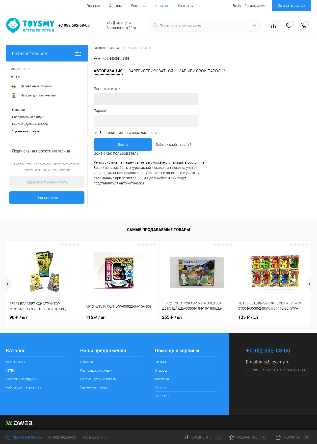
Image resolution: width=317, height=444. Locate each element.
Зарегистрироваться (151, 71)
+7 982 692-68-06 (62, 437)
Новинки (18, 110)
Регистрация (254, 6)
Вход (237, 6)
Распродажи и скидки (28, 117)
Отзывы (115, 6)
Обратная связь (27, 437)
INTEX (10, 370)
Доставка (138, 6)
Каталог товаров (29, 53)
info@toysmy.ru (274, 361)
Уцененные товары (26, 131)
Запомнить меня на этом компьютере (130, 133)
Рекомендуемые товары (30, 124)
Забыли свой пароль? (202, 71)
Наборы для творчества (23, 387)
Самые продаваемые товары (158, 229)
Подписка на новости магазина (41, 151)
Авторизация (108, 71)
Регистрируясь (106, 162)
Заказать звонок (291, 5)
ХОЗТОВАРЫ (15, 362)
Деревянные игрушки (21, 379)
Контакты (186, 6)
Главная (93, 6)
